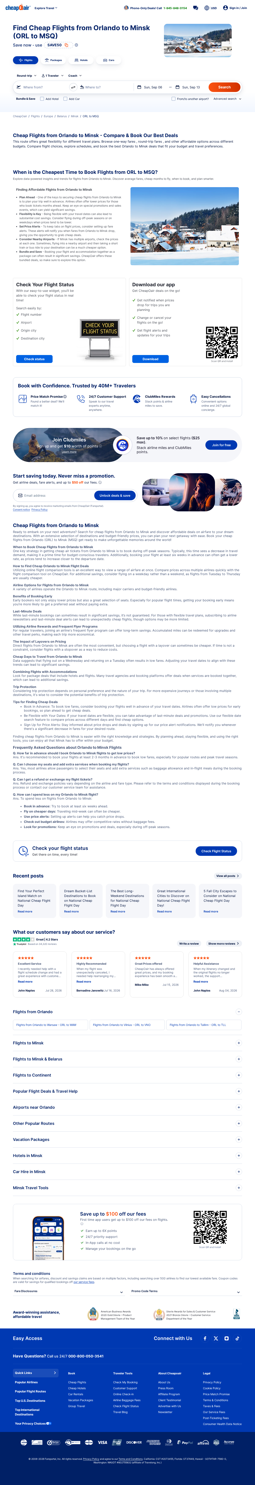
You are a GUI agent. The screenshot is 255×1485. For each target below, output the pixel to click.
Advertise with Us (169, 1406)
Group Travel (76, 1406)
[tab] (25, 60)
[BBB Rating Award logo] (237, 1317)
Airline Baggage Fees (126, 1400)
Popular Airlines (26, 1382)
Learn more (69, 451)
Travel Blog (120, 1412)
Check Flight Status (216, 851)
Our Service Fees (214, 1412)
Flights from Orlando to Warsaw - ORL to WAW (46, 1024)
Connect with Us (173, 1338)
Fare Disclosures (26, 1291)
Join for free (221, 445)
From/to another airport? (193, 99)
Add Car (74, 99)
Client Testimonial (169, 1400)
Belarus (62, 116)
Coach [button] (72, 75)
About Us (164, 1382)
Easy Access (27, 1338)
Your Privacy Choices (30, 1423)
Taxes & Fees (211, 1406)
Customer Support (125, 1388)
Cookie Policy (212, 1388)
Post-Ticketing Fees (216, 1418)
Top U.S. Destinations (30, 1401)
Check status (34, 359)
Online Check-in (123, 1394)
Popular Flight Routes (30, 1391)
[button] (155, 8)
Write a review (189, 943)
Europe (48, 116)
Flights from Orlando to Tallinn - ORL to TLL (198, 1024)
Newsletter (165, 1412)
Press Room (166, 1388)
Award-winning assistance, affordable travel (36, 1314)
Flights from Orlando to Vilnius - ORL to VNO (122, 1024)
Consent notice (21, 509)
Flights (35, 116)
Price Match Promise (216, 1394)
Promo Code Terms (144, 1291)
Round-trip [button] (24, 75)
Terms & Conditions (215, 1400)
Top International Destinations (27, 1412)
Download (150, 359)
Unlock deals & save (115, 495)
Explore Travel (44, 8)
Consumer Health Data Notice (222, 1424)
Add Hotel (52, 99)
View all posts (225, 875)
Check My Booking (125, 1382)
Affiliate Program (169, 1394)
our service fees (84, 1282)
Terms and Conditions (131, 1458)
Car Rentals (75, 1394)
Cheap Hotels (77, 1388)
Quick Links (23, 1373)
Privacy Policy (39, 509)
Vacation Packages (80, 1400)
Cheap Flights (77, 1382)
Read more (25, 911)
